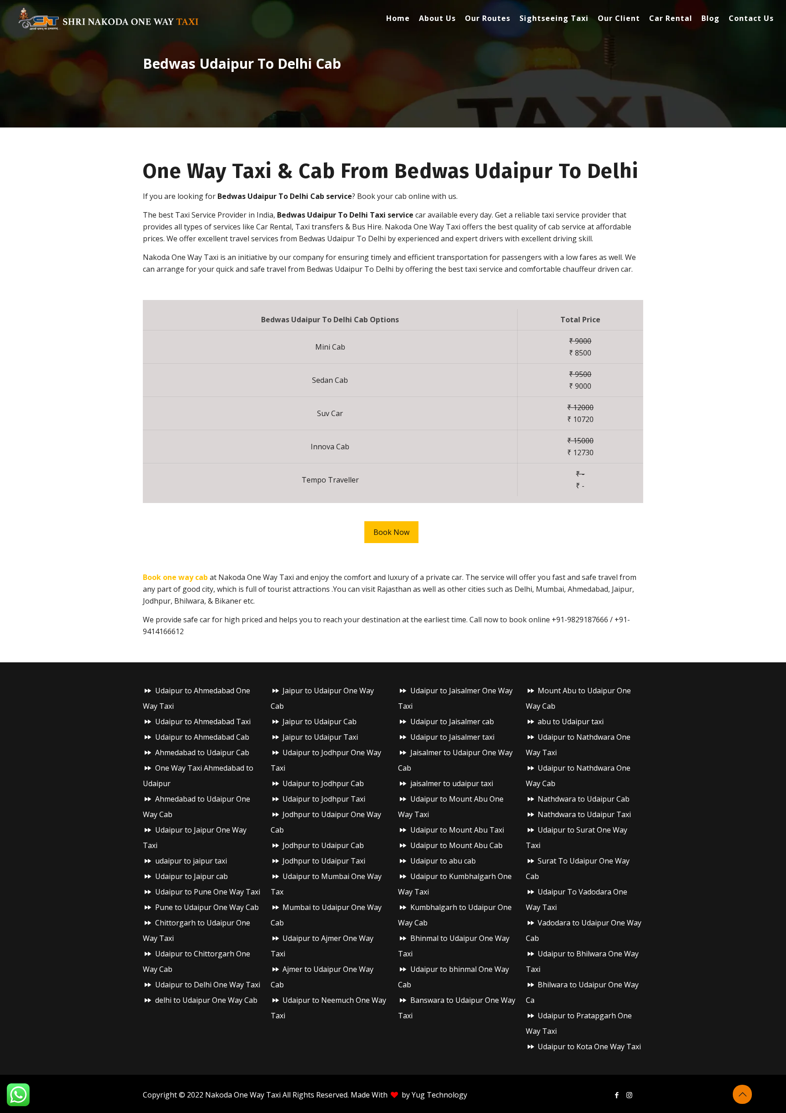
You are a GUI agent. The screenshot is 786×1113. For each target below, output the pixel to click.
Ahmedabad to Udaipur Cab (202, 752)
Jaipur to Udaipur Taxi (320, 737)
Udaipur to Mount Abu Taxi (457, 830)
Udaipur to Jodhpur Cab (323, 783)
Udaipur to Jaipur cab (191, 876)
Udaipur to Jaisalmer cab (452, 722)
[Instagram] (629, 1094)
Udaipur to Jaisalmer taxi (452, 737)
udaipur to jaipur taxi (191, 861)
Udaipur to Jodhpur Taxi (323, 799)
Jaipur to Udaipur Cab (319, 722)
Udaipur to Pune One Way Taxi (207, 892)
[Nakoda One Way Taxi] (109, 18)
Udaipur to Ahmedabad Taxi (203, 722)
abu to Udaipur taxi (571, 722)
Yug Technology (439, 1095)
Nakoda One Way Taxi (243, 1095)
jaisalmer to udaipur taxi (451, 783)
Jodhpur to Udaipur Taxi (323, 861)
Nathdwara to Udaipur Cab (584, 799)
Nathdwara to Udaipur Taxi (584, 814)
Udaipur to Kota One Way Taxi (589, 1047)
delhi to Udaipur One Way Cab (206, 1000)
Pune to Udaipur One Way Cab (207, 907)
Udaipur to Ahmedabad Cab (202, 737)
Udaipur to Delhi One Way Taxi (207, 985)
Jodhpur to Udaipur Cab (323, 845)
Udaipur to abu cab (443, 861)
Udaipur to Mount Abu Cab (456, 845)
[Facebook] (617, 1094)
